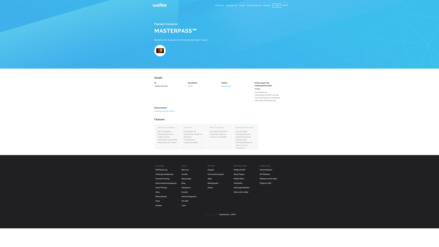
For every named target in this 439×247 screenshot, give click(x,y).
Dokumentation (254, 6)
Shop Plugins (239, 174)
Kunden (185, 174)
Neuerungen (186, 179)
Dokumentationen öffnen (164, 111)
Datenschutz (224, 214)
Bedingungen (213, 183)
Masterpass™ (226, 86)
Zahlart (224, 83)
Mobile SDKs (239, 179)
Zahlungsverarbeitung (164, 174)
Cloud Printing (161, 188)
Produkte (219, 6)
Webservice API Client (268, 179)
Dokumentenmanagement (166, 183)
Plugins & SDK (239, 170)
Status (210, 188)
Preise (242, 6)
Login (276, 6)
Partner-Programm (189, 196)
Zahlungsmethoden (241, 188)
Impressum (186, 188)
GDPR (233, 214)
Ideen (210, 179)
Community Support (216, 174)
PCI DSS (185, 201)
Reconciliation (161, 196)
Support (267, 6)
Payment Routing (162, 179)
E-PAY (190, 86)
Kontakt (185, 192)
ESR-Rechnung (161, 170)
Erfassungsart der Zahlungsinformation (263, 84)
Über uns (185, 170)
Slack (157, 201)
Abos (157, 192)
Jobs (184, 205)
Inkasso (158, 205)
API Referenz (265, 174)
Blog (183, 183)
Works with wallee (241, 192)
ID (155, 83)
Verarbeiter (231, 6)
